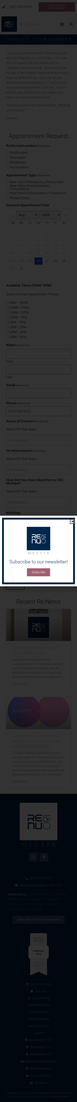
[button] (72, 521)
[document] (38, 551)
